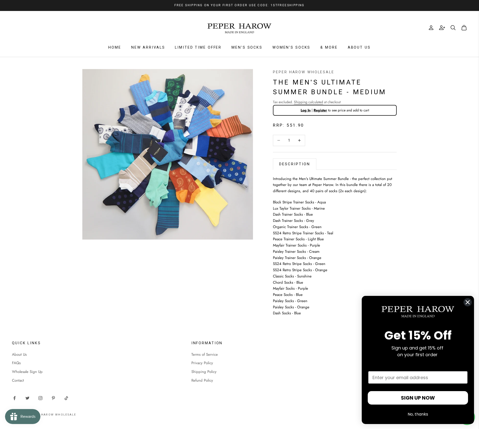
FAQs (16, 363)
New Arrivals (148, 47)
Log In (306, 110)
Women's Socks (291, 47)
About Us (359, 47)
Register (320, 110)
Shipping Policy (204, 371)
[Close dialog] (467, 302)
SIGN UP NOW (418, 397)
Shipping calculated (308, 101)
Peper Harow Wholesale (303, 72)
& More (329, 47)
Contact (18, 380)
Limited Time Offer (198, 47)
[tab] (294, 164)
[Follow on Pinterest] (53, 398)
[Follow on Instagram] (40, 398)
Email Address (385, 366)
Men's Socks (247, 47)
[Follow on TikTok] (66, 398)
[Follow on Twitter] (27, 398)
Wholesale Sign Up (27, 371)
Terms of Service (204, 354)
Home (114, 47)
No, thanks (418, 414)
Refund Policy (202, 380)
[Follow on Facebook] (14, 398)
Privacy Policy (202, 363)
